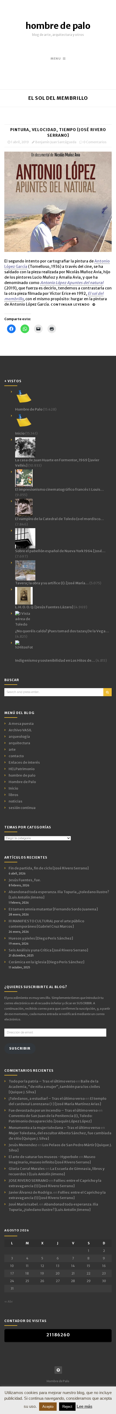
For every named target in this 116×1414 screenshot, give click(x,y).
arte (12, 749)
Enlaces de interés (24, 762)
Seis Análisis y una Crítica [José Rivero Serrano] (48, 950)
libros (13, 795)
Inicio (13, 788)
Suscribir (19, 1048)
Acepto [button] (47, 1407)
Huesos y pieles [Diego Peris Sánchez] (41, 938)
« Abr (8, 1301)
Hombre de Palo (22, 782)
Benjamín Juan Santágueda (55, 142)
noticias (15, 801)
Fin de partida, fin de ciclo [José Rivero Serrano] (49, 868)
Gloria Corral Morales (27, 1168)
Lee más (84, 1406)
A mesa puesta (21, 723)
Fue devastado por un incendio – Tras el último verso (53, 1110)
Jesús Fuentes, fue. (25, 880)
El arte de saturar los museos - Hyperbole (43, 1157)
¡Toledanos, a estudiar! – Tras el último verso (47, 1098)
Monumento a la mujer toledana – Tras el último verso (54, 1127)
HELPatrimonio (22, 769)
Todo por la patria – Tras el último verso (42, 1081)
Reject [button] (67, 1407)
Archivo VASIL (20, 730)
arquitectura (19, 743)
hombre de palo (58, 26)
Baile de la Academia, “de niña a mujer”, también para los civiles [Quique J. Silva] (54, 1086)
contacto (16, 756)
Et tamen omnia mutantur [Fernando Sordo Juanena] (53, 909)
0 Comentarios (95, 142)
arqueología (19, 736)
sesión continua (22, 807)
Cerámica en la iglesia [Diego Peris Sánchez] (46, 962)
